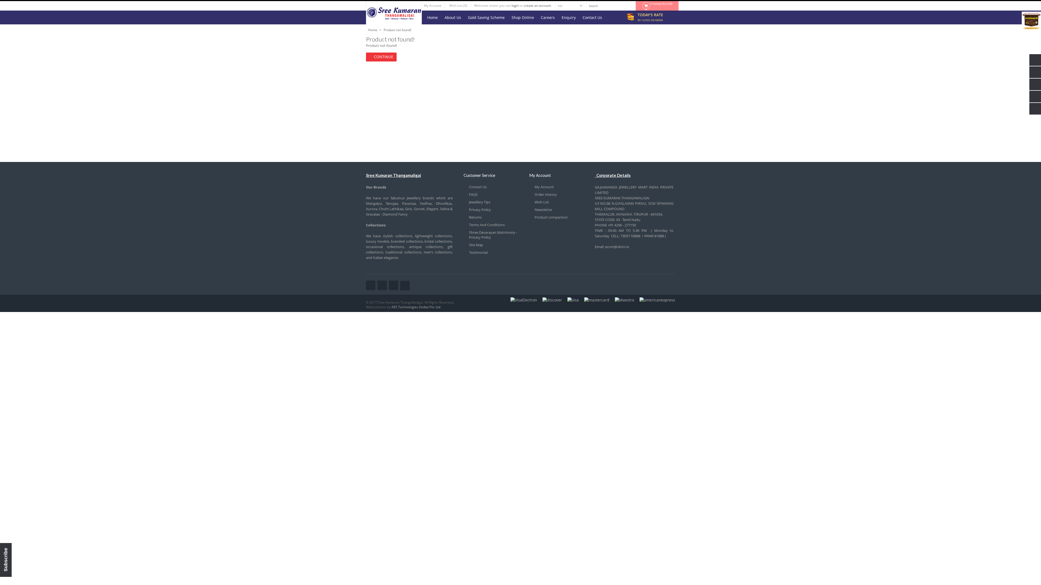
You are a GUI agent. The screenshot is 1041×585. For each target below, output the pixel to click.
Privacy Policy (480, 209)
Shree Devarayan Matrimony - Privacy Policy (493, 235)
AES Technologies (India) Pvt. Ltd (415, 307)
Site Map (476, 244)
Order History (546, 194)
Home (372, 30)
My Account (544, 186)
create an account (537, 5)
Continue (383, 56)
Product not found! (397, 30)
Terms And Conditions (487, 224)
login (515, 5)
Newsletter (543, 209)
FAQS (473, 194)
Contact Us (478, 186)
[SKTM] (394, 18)
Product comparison (551, 217)
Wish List (542, 202)
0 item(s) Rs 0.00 (661, 4)
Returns (475, 217)
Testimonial (478, 252)
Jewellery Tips (479, 202)
